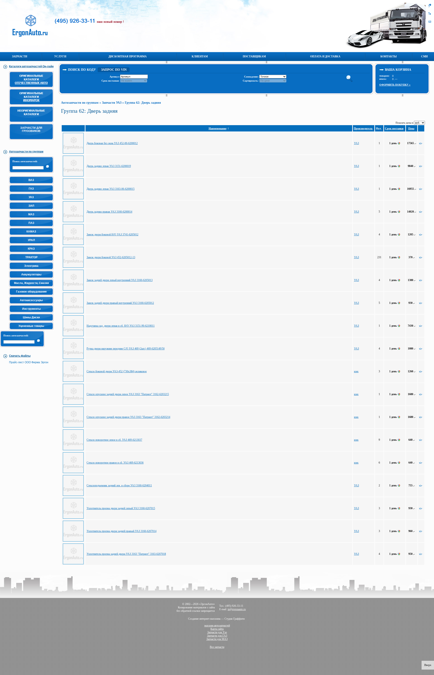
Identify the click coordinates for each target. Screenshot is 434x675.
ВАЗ (31, 180)
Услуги (60, 56)
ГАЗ (31, 188)
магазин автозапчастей (217, 625)
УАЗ (31, 197)
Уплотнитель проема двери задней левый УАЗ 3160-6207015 (121, 508)
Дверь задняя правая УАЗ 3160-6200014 (109, 211)
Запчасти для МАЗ (217, 639)
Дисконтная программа (127, 56)
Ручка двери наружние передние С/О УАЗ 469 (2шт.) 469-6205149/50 (126, 348)
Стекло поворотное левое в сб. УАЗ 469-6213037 (114, 439)
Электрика (31, 265)
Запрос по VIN (114, 69)
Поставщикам (254, 56)
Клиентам (200, 56)
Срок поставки (394, 128)
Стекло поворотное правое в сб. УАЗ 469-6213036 (115, 462)
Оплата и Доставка (325, 56)
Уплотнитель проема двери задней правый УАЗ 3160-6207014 (121, 531)
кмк (356, 371)
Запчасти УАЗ (111, 102)
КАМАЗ (31, 231)
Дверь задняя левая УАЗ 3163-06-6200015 (110, 188)
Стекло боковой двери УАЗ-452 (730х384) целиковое (117, 371)
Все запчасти (217, 647)
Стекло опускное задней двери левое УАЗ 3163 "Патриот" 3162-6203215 (128, 394)
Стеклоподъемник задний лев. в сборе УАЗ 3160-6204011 (119, 485)
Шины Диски (31, 317)
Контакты (388, 56)
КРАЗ (31, 248)
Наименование (217, 128)
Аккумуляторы (31, 274)
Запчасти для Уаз (217, 632)
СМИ (424, 56)
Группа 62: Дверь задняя (143, 102)
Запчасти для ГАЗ (217, 635)
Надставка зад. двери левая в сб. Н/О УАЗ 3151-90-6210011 (121, 325)
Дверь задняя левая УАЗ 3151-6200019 (109, 166)
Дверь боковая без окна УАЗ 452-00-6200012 (112, 143)
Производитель (363, 128)
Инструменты (31, 308)
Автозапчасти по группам (80, 102)
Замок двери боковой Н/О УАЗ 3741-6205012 (112, 234)
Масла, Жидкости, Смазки (31, 283)
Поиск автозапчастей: (25, 161)
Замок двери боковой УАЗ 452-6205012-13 (111, 257)
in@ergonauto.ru (237, 609)
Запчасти (19, 56)
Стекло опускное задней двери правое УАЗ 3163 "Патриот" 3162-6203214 (128, 417)
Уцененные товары (31, 326)
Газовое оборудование (31, 291)
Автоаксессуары (31, 300)
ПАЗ (31, 223)
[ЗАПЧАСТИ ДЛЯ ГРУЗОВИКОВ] (32, 141)
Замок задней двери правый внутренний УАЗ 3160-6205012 (120, 303)
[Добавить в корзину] (420, 143)
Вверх (427, 665)
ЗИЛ (31, 205)
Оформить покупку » (394, 84)
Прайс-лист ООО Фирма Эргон (28, 362)
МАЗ (31, 214)
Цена (411, 128)
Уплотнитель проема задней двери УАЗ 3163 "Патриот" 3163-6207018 (126, 553)
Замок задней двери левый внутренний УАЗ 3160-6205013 (120, 280)
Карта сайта (217, 628)
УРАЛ (31, 240)
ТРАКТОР (31, 257)
